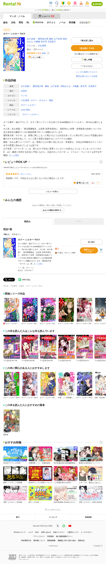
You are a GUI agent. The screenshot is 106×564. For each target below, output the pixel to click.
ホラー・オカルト (39, 100)
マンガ (24, 95)
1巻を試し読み (86, 40)
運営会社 (81, 540)
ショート (48, 16)
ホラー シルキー (28, 104)
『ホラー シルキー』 (30, 114)
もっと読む (14, 155)
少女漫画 (42, 45)
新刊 (17, 517)
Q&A (37, 532)
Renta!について (20, 532)
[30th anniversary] (18, 3)
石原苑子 (52, 41)
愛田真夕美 (43, 38)
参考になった (82, 182)
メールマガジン (86, 532)
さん (25, 173)
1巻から (6, 234)
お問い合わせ (46, 532)
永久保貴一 (32, 38)
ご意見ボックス (73, 532)
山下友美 (58, 38)
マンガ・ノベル (17, 16)
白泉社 (24, 90)
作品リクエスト (59, 532)
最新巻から (16, 234)
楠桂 (51, 38)
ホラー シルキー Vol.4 (29, 239)
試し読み (91, 242)
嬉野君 (5, 434)
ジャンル (84, 22)
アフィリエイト (39, 536)
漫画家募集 (51, 540)
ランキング (53, 517)
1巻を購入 (86, 48)
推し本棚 (88, 59)
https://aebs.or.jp (23, 559)
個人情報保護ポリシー (64, 536)
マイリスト (88, 66)
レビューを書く (36, 57)
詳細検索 (88, 517)
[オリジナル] (38, 22)
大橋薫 (37, 41)
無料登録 (98, 4)
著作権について (39, 540)
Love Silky (25, 109)
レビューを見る (52, 191)
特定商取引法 (26, 540)
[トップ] (9, 4)
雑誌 (51, 100)
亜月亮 (44, 41)
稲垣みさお (66, 86)
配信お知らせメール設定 (86, 76)
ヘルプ (30, 532)
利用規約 (50, 536)
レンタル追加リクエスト (86, 71)
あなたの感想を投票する (52, 210)
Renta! (5, 286)
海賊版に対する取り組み (67, 540)
